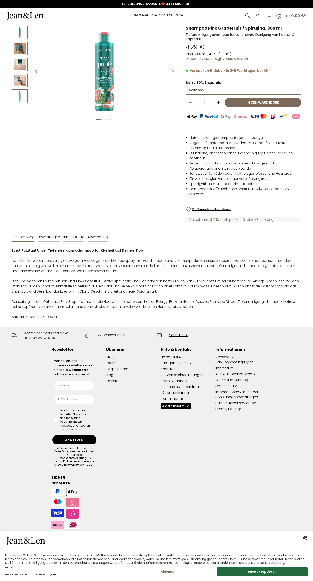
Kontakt (167, 368)
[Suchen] (247, 16)
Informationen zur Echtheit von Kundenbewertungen (237, 394)
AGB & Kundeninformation (237, 374)
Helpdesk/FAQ (172, 357)
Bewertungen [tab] (49, 237)
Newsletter (62, 349)
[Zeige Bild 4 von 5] (108, 119)
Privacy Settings (228, 409)
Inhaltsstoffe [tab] (73, 237)
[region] (94, 75)
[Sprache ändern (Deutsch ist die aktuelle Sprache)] (278, 16)
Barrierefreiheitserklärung (235, 403)
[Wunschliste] (258, 16)
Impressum (224, 368)
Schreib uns (178, 335)
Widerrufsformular (176, 406)
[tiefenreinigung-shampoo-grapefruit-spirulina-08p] (104, 71)
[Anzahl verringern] (190, 102)
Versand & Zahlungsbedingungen (234, 360)
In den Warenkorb (263, 102)
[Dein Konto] (269, 16)
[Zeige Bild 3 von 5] (105, 119)
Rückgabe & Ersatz (176, 362)
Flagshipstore (117, 368)
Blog (109, 374)
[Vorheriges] (36, 71)
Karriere (112, 380)
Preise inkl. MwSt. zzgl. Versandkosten (217, 58)
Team (111, 362)
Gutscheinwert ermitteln (180, 386)
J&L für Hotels (172, 398)
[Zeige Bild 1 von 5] (98, 119)
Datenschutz (226, 385)
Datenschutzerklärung (72, 458)
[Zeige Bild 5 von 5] (111, 119)
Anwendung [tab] (98, 237)
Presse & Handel (174, 380)
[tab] (23, 238)
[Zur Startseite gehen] (37, 16)
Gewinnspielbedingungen (182, 374)
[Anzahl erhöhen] (218, 102)
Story (110, 357)
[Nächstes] (172, 71)
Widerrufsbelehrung (231, 380)
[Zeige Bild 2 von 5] (102, 119)
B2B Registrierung (175, 392)
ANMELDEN (74, 439)
